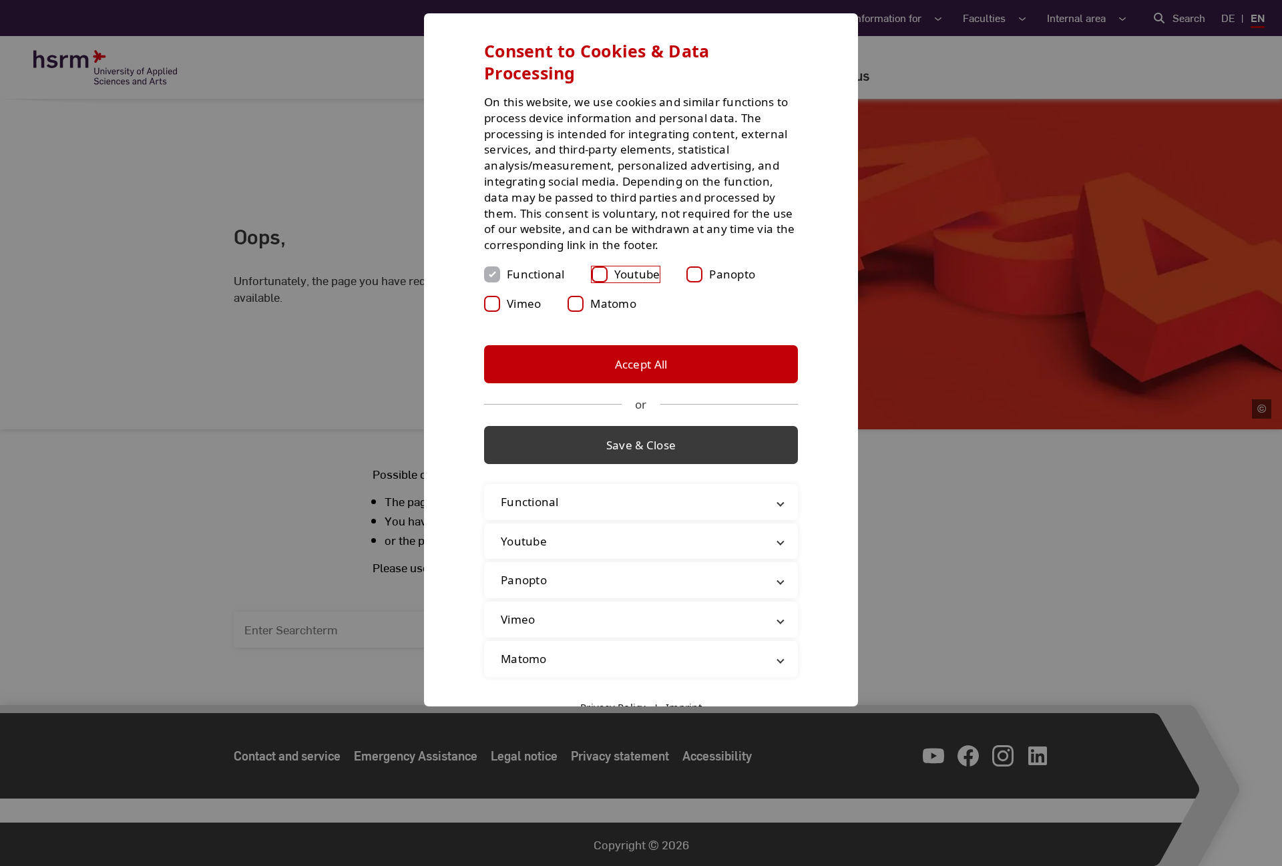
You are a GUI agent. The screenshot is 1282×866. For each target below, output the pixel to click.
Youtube (637, 274)
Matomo (613, 303)
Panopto (732, 274)
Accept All (641, 364)
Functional (536, 274)
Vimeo (524, 303)
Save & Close (641, 445)
